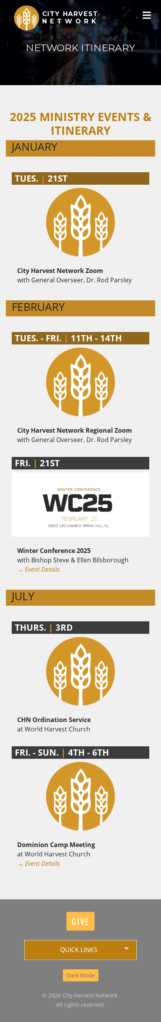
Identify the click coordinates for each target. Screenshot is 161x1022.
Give (80, 921)
